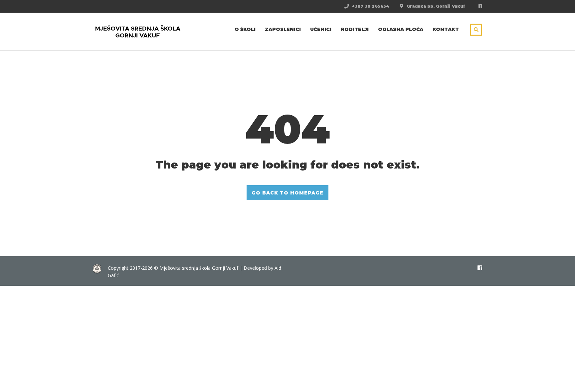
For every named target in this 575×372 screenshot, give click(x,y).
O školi (245, 29)
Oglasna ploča (400, 29)
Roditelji (355, 29)
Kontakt (446, 29)
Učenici (320, 29)
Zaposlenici (283, 29)
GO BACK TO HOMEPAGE (287, 193)
